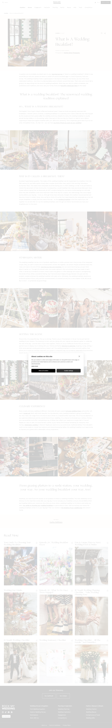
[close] (79, 356)
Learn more (34, 366)
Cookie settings (68, 370)
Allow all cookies (43, 370)
